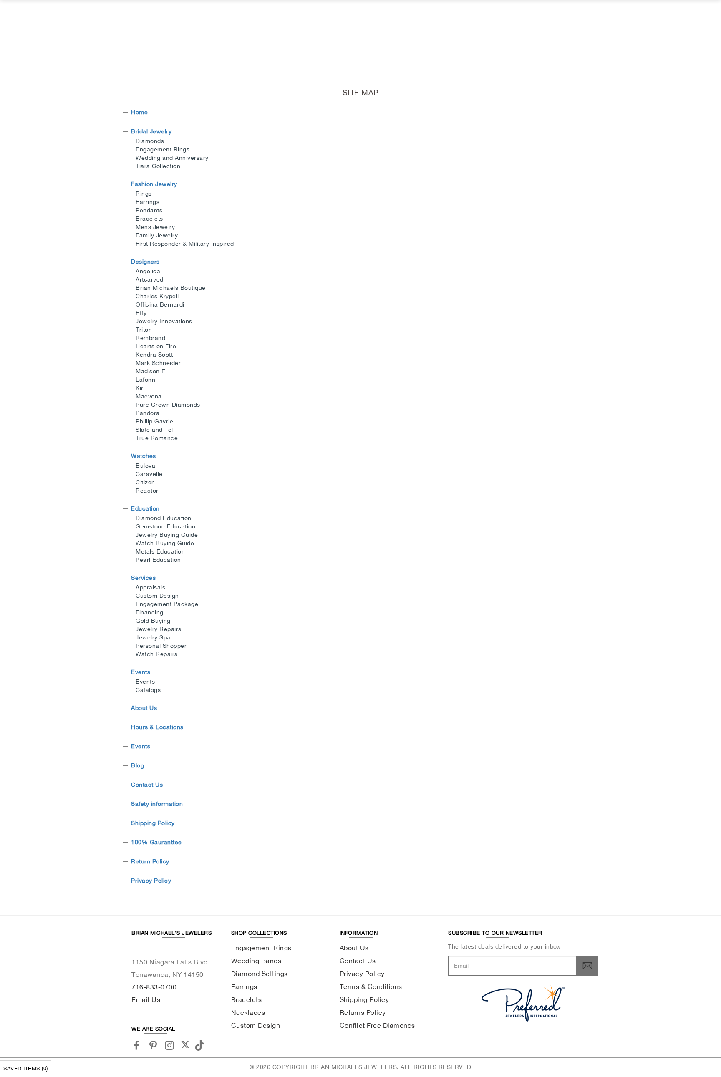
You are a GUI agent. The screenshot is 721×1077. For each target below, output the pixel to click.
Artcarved (150, 279)
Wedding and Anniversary (172, 157)
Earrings (147, 202)
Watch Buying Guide (165, 543)
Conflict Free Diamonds (377, 1025)
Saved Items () (25, 1068)
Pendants (149, 210)
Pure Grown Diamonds (168, 404)
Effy (141, 313)
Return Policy (150, 861)
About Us (144, 708)
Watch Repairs (157, 654)
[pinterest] (153, 1045)
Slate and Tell (155, 429)
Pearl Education (158, 559)
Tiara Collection (158, 166)
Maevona (149, 396)
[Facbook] (136, 1045)
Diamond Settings (259, 973)
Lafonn (145, 379)
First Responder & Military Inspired (185, 243)
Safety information (157, 803)
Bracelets (149, 218)
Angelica (148, 271)
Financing (150, 612)
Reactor (147, 490)
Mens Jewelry (155, 227)
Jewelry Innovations (164, 321)
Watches (143, 456)
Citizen (145, 482)
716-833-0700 (153, 987)
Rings (144, 193)
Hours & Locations (157, 727)
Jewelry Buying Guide (167, 534)
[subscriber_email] (587, 966)
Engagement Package (167, 604)
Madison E (151, 371)
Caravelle (149, 474)
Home (139, 112)
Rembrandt (151, 338)
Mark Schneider (158, 363)
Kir (140, 388)
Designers (145, 261)
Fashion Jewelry (154, 184)
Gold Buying (153, 620)
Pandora (148, 413)
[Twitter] (185, 1044)
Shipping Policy (153, 823)
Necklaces (248, 1012)
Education (145, 508)
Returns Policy (363, 1012)
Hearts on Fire (156, 346)
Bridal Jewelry (151, 131)
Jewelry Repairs (159, 629)
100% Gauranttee (156, 842)
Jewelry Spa (153, 637)
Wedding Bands (256, 960)
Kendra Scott (154, 354)
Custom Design (157, 595)
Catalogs (148, 690)
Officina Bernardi (160, 304)
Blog (137, 765)
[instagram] (169, 1045)
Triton (144, 329)
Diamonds (150, 141)
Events (140, 672)
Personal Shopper (161, 645)
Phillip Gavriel (155, 421)
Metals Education (160, 551)
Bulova (145, 465)
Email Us (145, 999)
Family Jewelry (157, 235)
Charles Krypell (157, 296)
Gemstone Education (165, 526)
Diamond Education (164, 518)
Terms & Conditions (371, 986)
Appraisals (150, 587)
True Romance (157, 438)
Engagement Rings (162, 149)
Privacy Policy (151, 880)
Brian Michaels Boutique (171, 287)
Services (143, 577)
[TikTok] (201, 1044)
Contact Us (147, 784)
